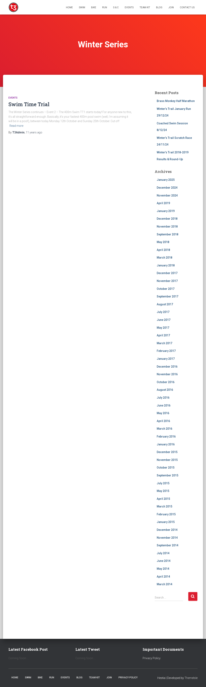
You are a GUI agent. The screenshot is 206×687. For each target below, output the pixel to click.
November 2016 (167, 374)
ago (34, 132)
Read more (16, 125)
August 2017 (165, 304)
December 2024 (167, 187)
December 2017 (167, 273)
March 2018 (164, 257)
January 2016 (166, 444)
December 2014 (167, 529)
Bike (93, 7)
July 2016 (163, 397)
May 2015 (163, 491)
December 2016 (167, 366)
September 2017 (167, 296)
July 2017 (163, 312)
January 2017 (166, 358)
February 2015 (166, 514)
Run (104, 7)
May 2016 (163, 413)
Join (171, 7)
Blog (159, 7)
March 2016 (164, 428)
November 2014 (167, 537)
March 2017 (164, 343)
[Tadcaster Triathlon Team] (13, 7)
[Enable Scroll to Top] (198, 679)
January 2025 (166, 179)
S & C (116, 7)
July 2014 (163, 553)
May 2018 (163, 242)
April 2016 (163, 421)
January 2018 (166, 265)
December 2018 (167, 218)
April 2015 (163, 498)
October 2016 (165, 382)
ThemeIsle (191, 678)
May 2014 (163, 568)
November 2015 (167, 459)
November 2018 (167, 226)
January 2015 (166, 522)
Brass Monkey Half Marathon (176, 101)
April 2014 (163, 576)
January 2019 (166, 211)
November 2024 (167, 195)
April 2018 (163, 250)
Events (129, 7)
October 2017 (165, 288)
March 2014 (164, 584)
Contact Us (187, 7)
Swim (82, 7)
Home (69, 7)
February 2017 (166, 350)
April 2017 (163, 335)
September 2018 (167, 234)
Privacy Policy (152, 658)
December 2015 (167, 452)
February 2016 (166, 436)
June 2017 (163, 319)
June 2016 (163, 405)
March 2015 (164, 506)
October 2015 (165, 467)
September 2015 (167, 475)
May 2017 (163, 327)
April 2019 (163, 203)
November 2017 (167, 281)
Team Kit (145, 7)
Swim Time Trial (28, 104)
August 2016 (165, 389)
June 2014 (163, 560)
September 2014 (167, 545)
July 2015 (163, 483)
